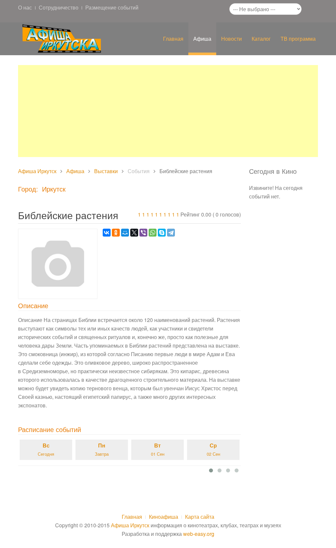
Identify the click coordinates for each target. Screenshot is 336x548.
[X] (134, 233)
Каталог (261, 38)
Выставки (106, 171)
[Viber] (143, 233)
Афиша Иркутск (37, 171)
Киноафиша (163, 516)
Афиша (202, 38)
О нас (25, 7)
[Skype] (162, 233)
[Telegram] (171, 233)
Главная (173, 38)
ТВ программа (298, 38)
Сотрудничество (58, 7)
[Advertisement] (168, 111)
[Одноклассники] (116, 233)
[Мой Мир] (125, 233)
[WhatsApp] (153, 233)
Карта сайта (199, 516)
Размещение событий (111, 7)
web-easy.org (198, 533)
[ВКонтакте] (107, 233)
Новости (231, 38)
